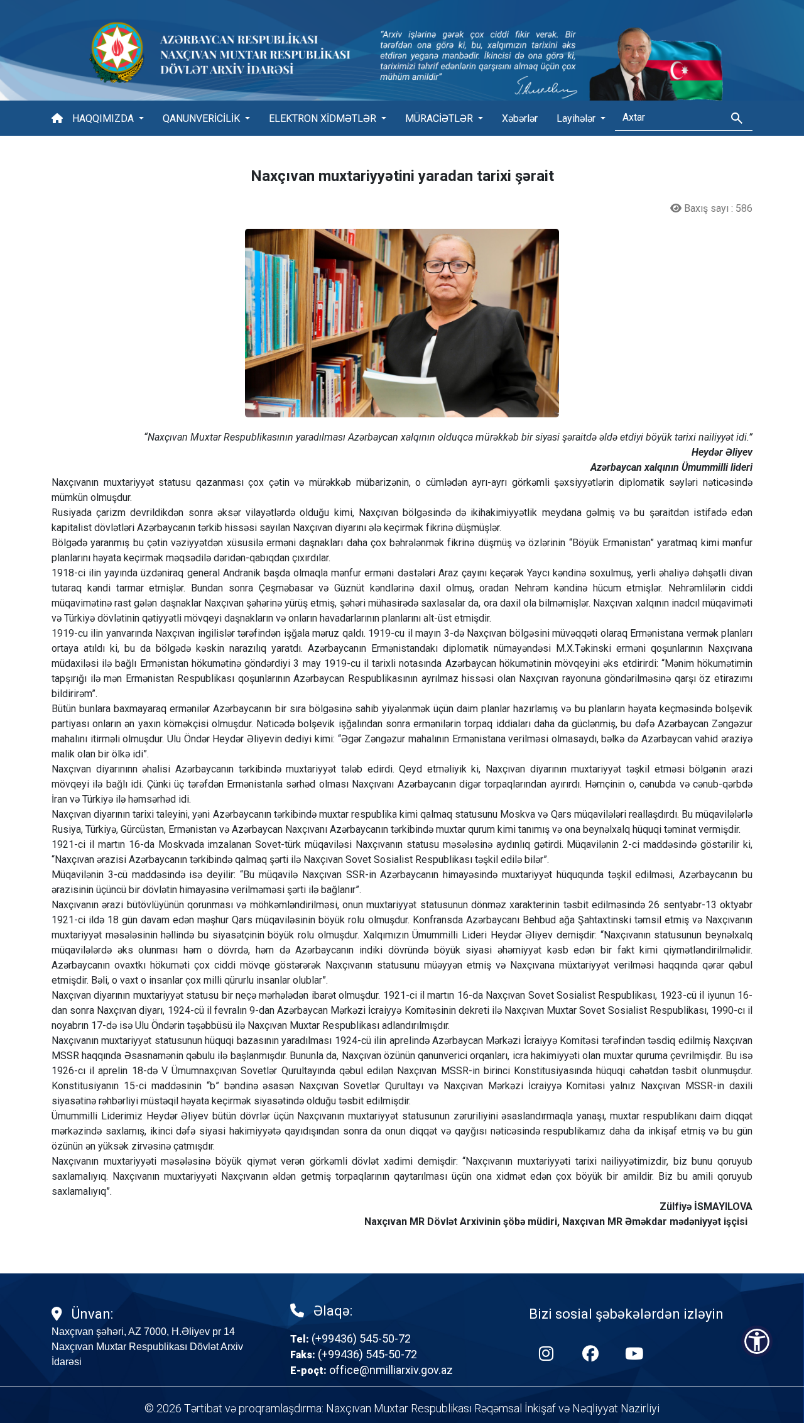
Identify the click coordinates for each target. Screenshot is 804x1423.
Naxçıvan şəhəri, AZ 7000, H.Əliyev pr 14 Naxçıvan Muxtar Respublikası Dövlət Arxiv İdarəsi (147, 1346)
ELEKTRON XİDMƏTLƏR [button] (324, 118)
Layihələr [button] (577, 118)
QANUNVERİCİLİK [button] (202, 118)
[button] (756, 1341)
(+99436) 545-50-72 (361, 1338)
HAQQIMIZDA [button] (104, 118)
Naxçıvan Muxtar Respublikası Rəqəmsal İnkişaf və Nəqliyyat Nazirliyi (493, 1408)
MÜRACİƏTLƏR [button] (440, 118)
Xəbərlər (520, 118)
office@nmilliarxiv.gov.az (391, 1369)
